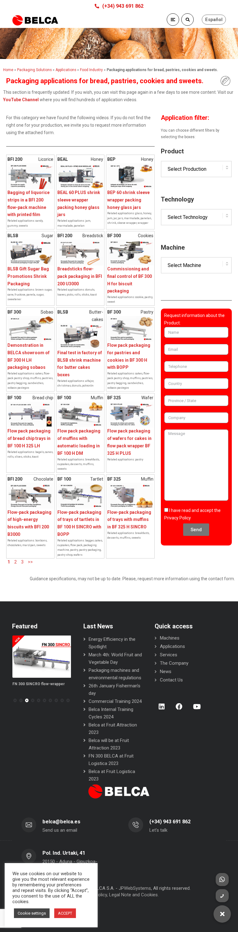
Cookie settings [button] (32, 913)
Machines (169, 638)
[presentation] (15, 700)
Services (168, 655)
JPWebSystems (135, 888)
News (165, 671)
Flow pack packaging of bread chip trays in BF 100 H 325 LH (29, 438)
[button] (21, 700)
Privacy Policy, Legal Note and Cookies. (119, 895)
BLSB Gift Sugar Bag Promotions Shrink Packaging (28, 276)
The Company (174, 663)
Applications (172, 646)
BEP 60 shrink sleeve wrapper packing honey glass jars (128, 200)
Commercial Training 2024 (115, 701)
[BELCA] (35, 20)
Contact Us (171, 680)
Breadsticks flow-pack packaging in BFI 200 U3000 (79, 276)
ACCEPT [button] (65, 913)
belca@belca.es (61, 822)
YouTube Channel (21, 99)
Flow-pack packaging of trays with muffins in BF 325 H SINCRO (129, 520)
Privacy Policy (177, 517)
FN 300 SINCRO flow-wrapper (38, 684)
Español (214, 19)
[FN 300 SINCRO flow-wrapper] (41, 657)
